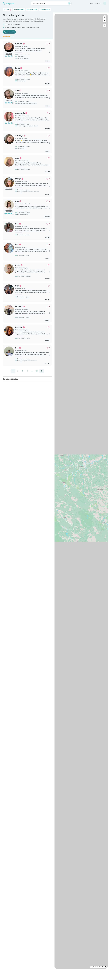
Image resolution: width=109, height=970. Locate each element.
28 (37, 371)
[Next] (41, 371)
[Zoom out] (104, 20)
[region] (81, 491)
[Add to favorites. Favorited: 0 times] (48, 68)
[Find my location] (104, 25)
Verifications (32, 9)
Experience (20, 9)
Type (8, 9)
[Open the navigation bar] (104, 3)
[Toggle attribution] (106, 967)
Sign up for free (9, 32)
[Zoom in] (104, 17)
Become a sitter (95, 3)
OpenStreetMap (100, 967)
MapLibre (93, 967)
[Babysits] (8, 3)
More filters (46, 9)
